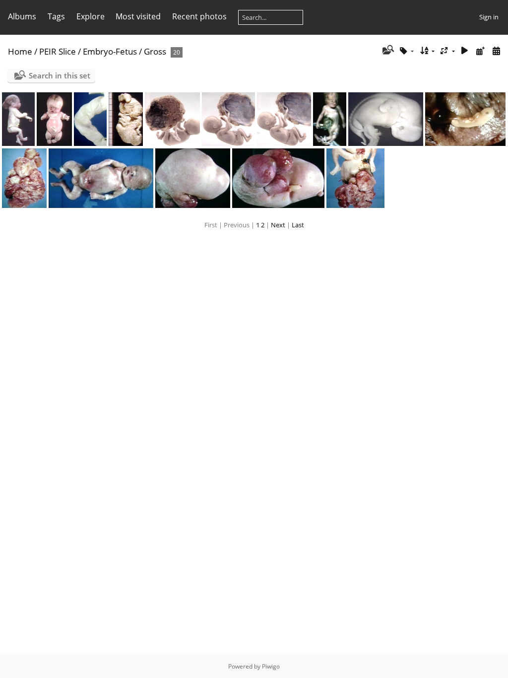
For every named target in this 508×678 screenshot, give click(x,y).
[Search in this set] (387, 51)
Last (298, 224)
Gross (155, 51)
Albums (22, 16)
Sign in (489, 16)
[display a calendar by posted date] (480, 51)
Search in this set (59, 75)
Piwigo (271, 666)
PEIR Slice (57, 51)
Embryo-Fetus (110, 51)
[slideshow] (465, 51)
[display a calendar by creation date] (496, 51)
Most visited (138, 16)
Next (278, 224)
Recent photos (199, 16)
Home (20, 51)
